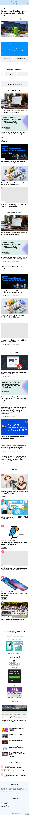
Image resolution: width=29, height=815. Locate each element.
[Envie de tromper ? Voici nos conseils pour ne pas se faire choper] (14, 482)
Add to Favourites (21, 58)
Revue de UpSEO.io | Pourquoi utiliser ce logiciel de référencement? (14, 543)
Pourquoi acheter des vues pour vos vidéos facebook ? (14, 721)
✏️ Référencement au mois (7, 808)
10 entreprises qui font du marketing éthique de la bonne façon (12, 620)
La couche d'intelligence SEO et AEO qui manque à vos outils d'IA (14, 205)
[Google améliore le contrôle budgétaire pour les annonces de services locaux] (14, 558)
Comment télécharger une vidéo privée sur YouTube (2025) (14, 373)
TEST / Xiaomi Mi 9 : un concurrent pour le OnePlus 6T (14, 594)
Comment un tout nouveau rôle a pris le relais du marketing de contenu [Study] (14, 133)
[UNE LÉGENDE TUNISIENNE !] (5, 742)
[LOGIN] (27, 2)
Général (10, 489)
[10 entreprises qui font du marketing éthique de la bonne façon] (14, 610)
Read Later (7, 58)
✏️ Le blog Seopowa (5, 802)
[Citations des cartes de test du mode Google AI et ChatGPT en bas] (14, 173)
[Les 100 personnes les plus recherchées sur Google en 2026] (14, 427)
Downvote (22, 74)
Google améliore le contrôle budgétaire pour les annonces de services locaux (14, 569)
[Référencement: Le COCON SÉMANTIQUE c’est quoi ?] (14, 507)
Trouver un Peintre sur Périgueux (17, 728)
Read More (4, 496)
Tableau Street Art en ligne (16, 734)
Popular (2, 475)
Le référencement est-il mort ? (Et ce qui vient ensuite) (15, 776)
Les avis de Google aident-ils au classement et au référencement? (17, 746)
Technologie (10, 591)
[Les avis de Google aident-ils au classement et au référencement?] (5, 747)
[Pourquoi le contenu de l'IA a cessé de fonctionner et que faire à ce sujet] (14, 152)
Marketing (10, 514)
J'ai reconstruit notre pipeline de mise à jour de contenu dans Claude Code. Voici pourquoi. (14, 398)
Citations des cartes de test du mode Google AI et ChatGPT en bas (12, 183)
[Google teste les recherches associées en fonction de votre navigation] (14, 101)
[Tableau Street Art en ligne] (5, 736)
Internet (3, 108)
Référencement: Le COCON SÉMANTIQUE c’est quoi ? (14, 518)
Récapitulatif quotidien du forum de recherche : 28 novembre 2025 (15, 771)
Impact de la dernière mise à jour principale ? (11, 140)
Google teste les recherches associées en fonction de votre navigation (14, 111)
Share (2, 23)
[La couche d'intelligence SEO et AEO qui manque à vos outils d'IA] (14, 195)
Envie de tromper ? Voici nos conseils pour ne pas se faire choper (14, 492)
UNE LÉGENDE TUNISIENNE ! (15, 740)
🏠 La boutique (4, 803)
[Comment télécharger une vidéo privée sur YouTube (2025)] (14, 362)
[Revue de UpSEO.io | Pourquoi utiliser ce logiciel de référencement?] (14, 533)
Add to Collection (15, 61)
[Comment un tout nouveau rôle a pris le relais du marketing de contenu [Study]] (14, 123)
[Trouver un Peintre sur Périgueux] (5, 730)
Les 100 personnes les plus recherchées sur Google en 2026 (13, 437)
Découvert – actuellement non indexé (13, 767)
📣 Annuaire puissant (5, 805)
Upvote (10, 74)
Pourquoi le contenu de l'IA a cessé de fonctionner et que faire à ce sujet (13, 162)
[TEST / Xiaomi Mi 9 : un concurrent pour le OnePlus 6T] (14, 584)
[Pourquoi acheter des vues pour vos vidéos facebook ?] (14, 711)
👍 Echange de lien (5, 806)
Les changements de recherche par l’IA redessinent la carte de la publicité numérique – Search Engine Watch (13, 447)
